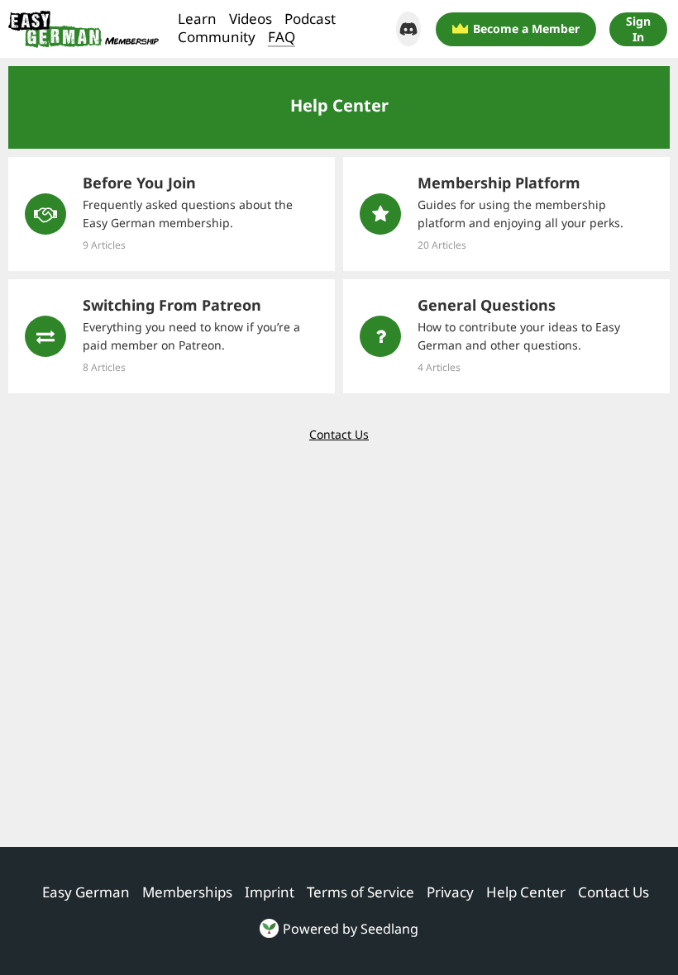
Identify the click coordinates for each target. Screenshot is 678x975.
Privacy (450, 892)
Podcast (310, 19)
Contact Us (339, 434)
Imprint (269, 892)
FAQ (281, 37)
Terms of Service (360, 892)
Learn (197, 19)
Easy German (86, 892)
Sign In (638, 29)
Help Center (526, 892)
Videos (250, 19)
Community (216, 37)
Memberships (187, 892)
